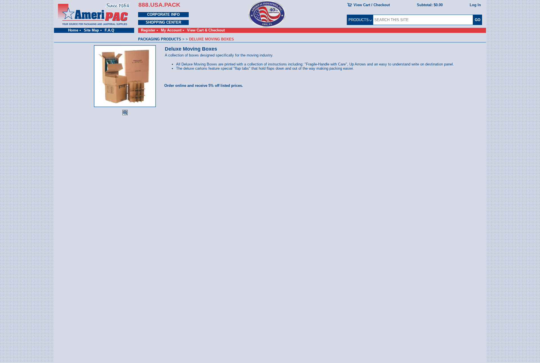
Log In (475, 5)
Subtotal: (430, 5)
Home (73, 30)
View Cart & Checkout (206, 30)
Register (148, 30)
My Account (171, 30)
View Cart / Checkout (372, 5)
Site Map (91, 30)
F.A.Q (109, 30)
